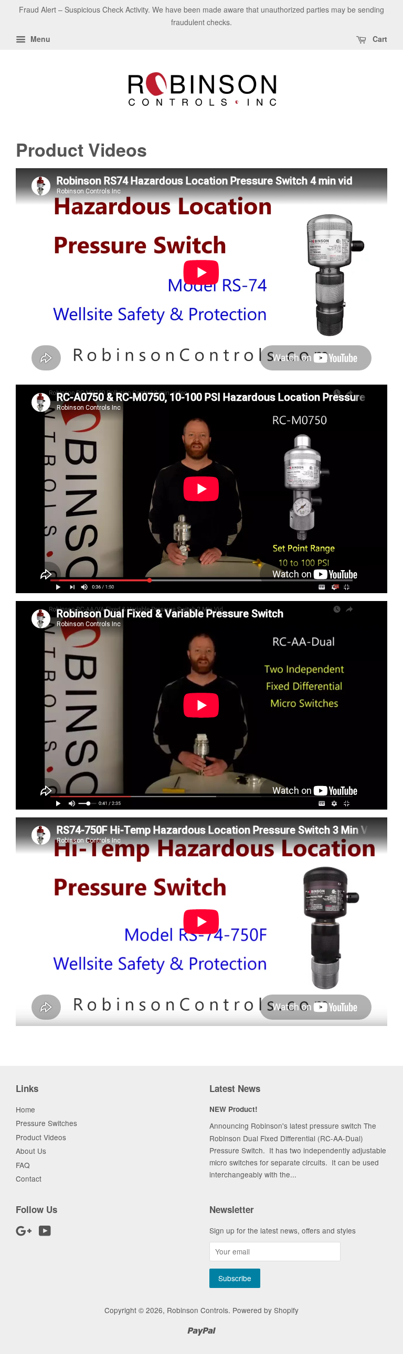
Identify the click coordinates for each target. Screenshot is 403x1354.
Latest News (234, 1088)
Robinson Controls (197, 1310)
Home (25, 1109)
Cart (378, 39)
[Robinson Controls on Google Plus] (23, 1232)
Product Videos (41, 1137)
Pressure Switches (46, 1123)
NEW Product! (233, 1109)
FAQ (23, 1165)
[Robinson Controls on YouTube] (45, 1232)
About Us (31, 1150)
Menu (39, 39)
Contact (28, 1178)
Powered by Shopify (265, 1310)
